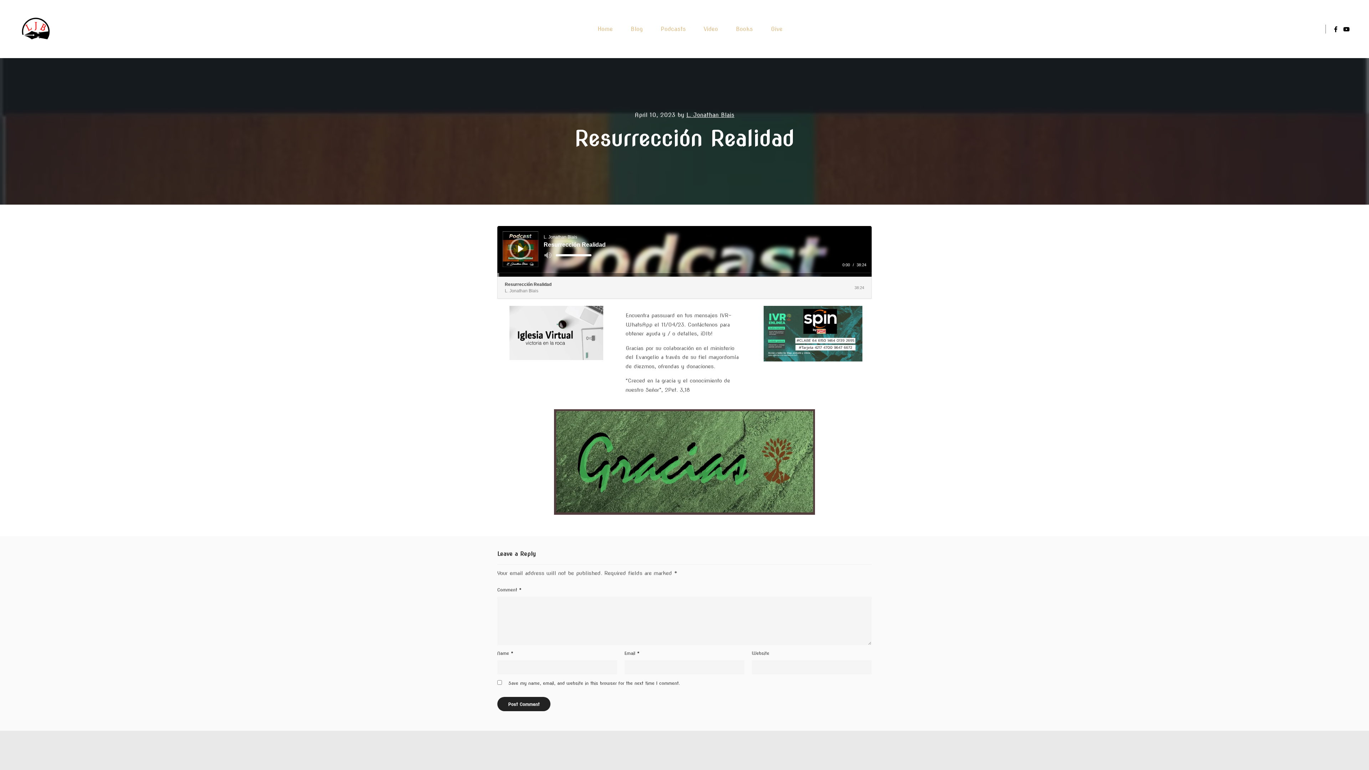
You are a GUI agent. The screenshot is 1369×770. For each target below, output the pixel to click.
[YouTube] (1346, 29)
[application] (684, 251)
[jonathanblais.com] (36, 29)
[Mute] (548, 255)
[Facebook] (1335, 29)
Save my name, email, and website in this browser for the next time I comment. (594, 683)
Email (632, 653)
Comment (509, 589)
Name (505, 653)
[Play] (521, 248)
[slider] (573, 255)
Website (760, 653)
